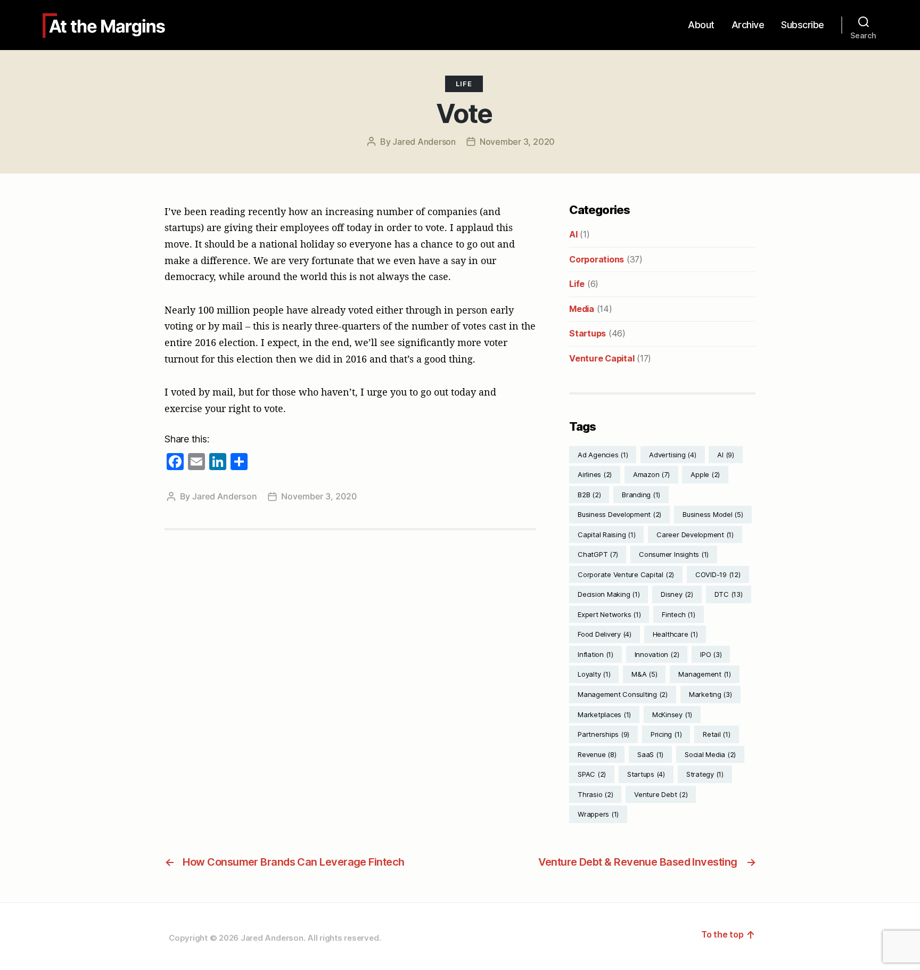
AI (573, 234)
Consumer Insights (674, 554)
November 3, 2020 (517, 141)
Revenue (597, 754)
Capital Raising (606, 534)
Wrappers (598, 814)
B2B (589, 494)
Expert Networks (609, 614)
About (701, 24)
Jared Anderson (424, 141)
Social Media (710, 754)
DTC (728, 594)
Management (704, 674)
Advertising (672, 454)
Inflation (595, 654)
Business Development (619, 514)
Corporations (596, 259)
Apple (705, 474)
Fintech (678, 614)
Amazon (651, 474)
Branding (641, 494)
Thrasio (595, 794)
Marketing (710, 694)
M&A (644, 674)
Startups (587, 333)
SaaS (650, 754)
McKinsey (672, 714)
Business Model (713, 514)
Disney (677, 594)
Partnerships (603, 734)
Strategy (705, 774)
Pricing (666, 734)
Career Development (695, 534)
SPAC (592, 774)
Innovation (657, 654)
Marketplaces (604, 714)
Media (581, 308)
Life (464, 83)
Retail (716, 734)
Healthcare (675, 634)
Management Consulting (623, 694)
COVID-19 (718, 574)
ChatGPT (598, 554)
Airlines (595, 474)
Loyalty (594, 674)
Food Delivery (604, 634)
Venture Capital (601, 358)
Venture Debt (660, 794)
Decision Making (608, 594)
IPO (710, 654)
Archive (748, 24)
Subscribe (802, 24)
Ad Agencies (603, 454)
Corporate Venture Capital (626, 574)
